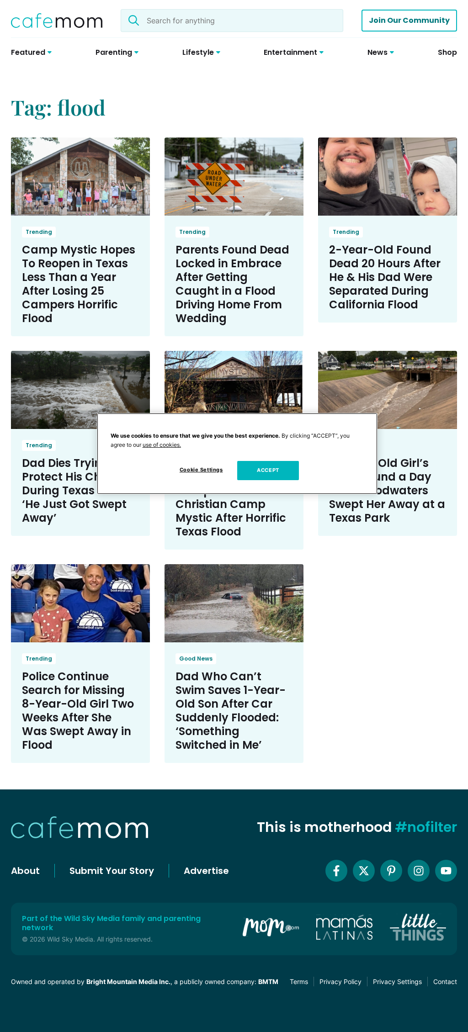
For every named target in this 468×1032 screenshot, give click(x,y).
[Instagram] (419, 871)
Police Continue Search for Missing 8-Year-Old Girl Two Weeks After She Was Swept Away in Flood (78, 710)
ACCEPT (268, 470)
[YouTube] (446, 871)
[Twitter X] (364, 871)
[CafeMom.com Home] (56, 20)
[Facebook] (336, 871)
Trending (39, 232)
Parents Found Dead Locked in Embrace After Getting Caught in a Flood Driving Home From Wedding (232, 284)
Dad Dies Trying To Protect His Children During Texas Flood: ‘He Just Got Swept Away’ (77, 490)
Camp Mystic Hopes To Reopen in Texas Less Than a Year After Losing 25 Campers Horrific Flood (78, 284)
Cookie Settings (201, 469)
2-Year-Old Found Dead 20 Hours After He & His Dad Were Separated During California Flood (385, 277)
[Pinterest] (391, 871)
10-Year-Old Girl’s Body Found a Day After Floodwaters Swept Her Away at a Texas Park (387, 490)
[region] (237, 453)
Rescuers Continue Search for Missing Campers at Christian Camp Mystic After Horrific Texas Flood (231, 497)
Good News (196, 658)
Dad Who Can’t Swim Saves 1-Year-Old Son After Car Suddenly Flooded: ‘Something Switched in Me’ (231, 710)
